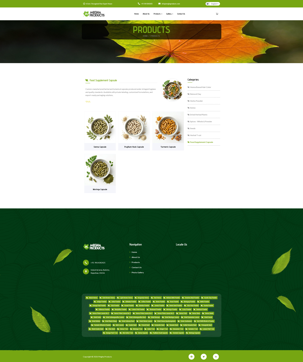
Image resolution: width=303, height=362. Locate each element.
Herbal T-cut (195, 135)
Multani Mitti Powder (173, 298)
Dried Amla (97, 317)
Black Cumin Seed (97, 329)
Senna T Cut (124, 329)
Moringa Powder (171, 309)
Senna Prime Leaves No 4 (144, 313)
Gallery (168, 14)
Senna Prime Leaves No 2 (101, 313)
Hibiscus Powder (104, 309)
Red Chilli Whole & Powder (205, 321)
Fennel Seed (145, 325)
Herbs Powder (196, 101)
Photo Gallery (138, 272)
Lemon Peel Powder (138, 309)
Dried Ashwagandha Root (137, 317)
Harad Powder (129, 305)
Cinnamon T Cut (178, 329)
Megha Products (105, 356)
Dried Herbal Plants (198, 114)
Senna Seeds (209, 313)
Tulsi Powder (115, 305)
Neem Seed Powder (175, 305)
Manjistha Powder (120, 309)
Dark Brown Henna (109, 298)
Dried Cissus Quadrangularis (166, 321)
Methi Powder (204, 302)
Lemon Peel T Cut (208, 329)
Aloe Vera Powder (192, 305)
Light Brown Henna (126, 298)
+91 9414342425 (146, 3)
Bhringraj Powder (189, 302)
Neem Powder (160, 302)
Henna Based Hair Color (200, 87)
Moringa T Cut (137, 329)
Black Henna (93, 298)
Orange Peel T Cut (111, 333)
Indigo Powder (101, 302)
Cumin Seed (132, 325)
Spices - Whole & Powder (201, 121)
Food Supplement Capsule (201, 142)
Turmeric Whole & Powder (102, 325)
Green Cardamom (186, 321)
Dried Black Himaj (111, 321)
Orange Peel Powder (99, 305)
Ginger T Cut (164, 329)
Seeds (192, 128)
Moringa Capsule (194, 333)
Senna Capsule (143, 333)
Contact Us (181, 14)
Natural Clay (195, 94)
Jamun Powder (159, 305)
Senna (192, 108)
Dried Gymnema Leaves (191, 317)
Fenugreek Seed (207, 325)
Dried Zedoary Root (128, 321)
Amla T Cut (150, 329)
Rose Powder (174, 302)
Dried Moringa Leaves (172, 317)
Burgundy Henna (143, 298)
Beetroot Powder (201, 309)
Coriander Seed (159, 325)
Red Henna (157, 298)
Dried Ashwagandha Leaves (115, 317)
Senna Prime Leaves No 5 (166, 313)
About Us (146, 14)
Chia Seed (112, 329)
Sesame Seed (174, 325)
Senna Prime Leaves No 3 (122, 313)
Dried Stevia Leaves (146, 321)
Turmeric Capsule (178, 333)
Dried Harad (208, 317)
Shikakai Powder (130, 302)
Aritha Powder (146, 302)
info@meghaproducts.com (171, 3)
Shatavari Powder (155, 309)
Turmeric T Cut (193, 329)
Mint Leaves (120, 325)
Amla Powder (116, 302)
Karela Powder (208, 305)
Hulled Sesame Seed (189, 325)
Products (157, 14)
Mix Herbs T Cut (128, 333)
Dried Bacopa (155, 317)
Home (136, 14)
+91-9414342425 (98, 262)
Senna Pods (183, 313)
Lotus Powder (186, 309)
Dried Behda (96, 321)
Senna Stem (196, 313)
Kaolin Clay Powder (210, 298)
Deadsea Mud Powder (192, 298)
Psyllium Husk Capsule (160, 333)
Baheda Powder (144, 305)
